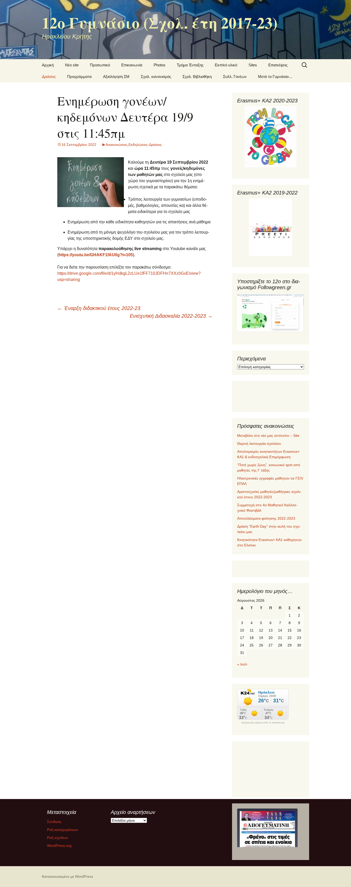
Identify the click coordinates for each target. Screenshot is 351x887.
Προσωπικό (100, 65)
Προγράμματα (79, 76)
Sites (252, 65)
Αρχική (48, 65)
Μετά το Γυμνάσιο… (275, 76)
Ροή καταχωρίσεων (62, 830)
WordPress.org (59, 846)
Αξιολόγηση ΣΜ (116, 76)
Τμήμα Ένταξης (190, 65)
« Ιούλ (242, 664)
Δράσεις (49, 76)
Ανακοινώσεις (116, 145)
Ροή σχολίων (57, 838)
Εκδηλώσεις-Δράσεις (145, 145)
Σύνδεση (54, 822)
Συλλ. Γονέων (235, 76)
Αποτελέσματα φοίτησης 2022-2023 (266, 518)
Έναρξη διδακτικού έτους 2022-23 (98, 308)
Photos (159, 65)
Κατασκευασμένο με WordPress (67, 876)
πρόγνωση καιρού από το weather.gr (262, 722)
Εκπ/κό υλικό (226, 65)
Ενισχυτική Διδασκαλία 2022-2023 (171, 316)
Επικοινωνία (131, 65)
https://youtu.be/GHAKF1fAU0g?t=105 (96, 255)
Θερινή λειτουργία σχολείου (259, 443)
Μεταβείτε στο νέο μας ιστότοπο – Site (268, 435)
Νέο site (72, 65)
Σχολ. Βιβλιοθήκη (197, 76)
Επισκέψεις (278, 65)
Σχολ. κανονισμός (156, 76)
